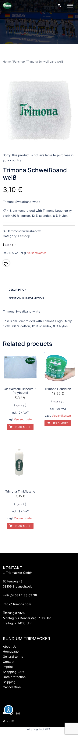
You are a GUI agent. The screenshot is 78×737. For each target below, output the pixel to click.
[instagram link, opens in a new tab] (18, 713)
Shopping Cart (13, 672)
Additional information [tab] (26, 298)
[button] (59, 5)
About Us (9, 646)
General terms (13, 656)
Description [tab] (17, 289)
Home (7, 61)
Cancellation (12, 687)
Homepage (11, 651)
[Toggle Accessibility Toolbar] (8, 709)
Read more (22, 426)
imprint (8, 667)
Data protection (14, 677)
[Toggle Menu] (70, 5)
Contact (8, 661)
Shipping (9, 682)
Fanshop (19, 61)
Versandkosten (36, 252)
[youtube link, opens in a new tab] (4, 713)
